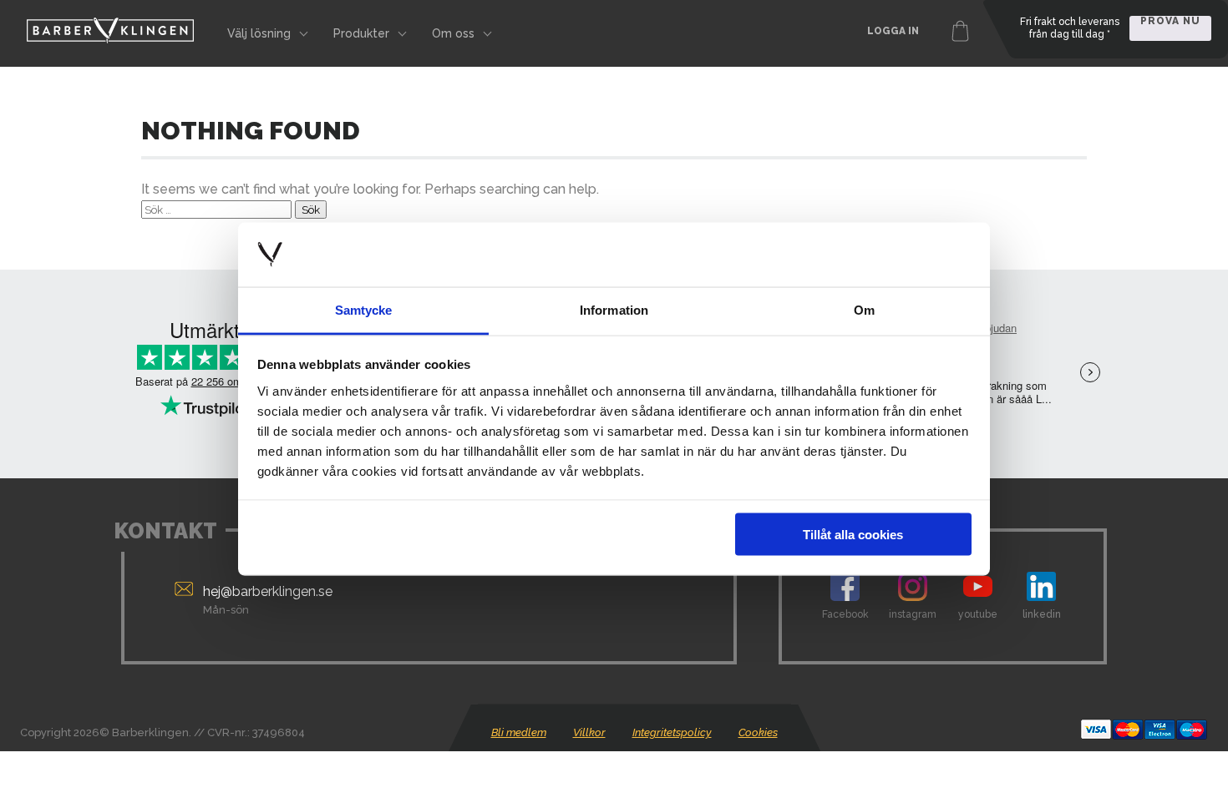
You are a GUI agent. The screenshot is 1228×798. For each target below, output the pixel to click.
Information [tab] (614, 309)
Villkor (589, 732)
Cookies (758, 732)
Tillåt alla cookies (853, 535)
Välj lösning (259, 33)
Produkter (361, 33)
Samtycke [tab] (364, 309)
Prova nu (1170, 21)
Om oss (453, 33)
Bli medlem (518, 732)
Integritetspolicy (672, 732)
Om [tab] (864, 309)
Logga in (893, 31)
